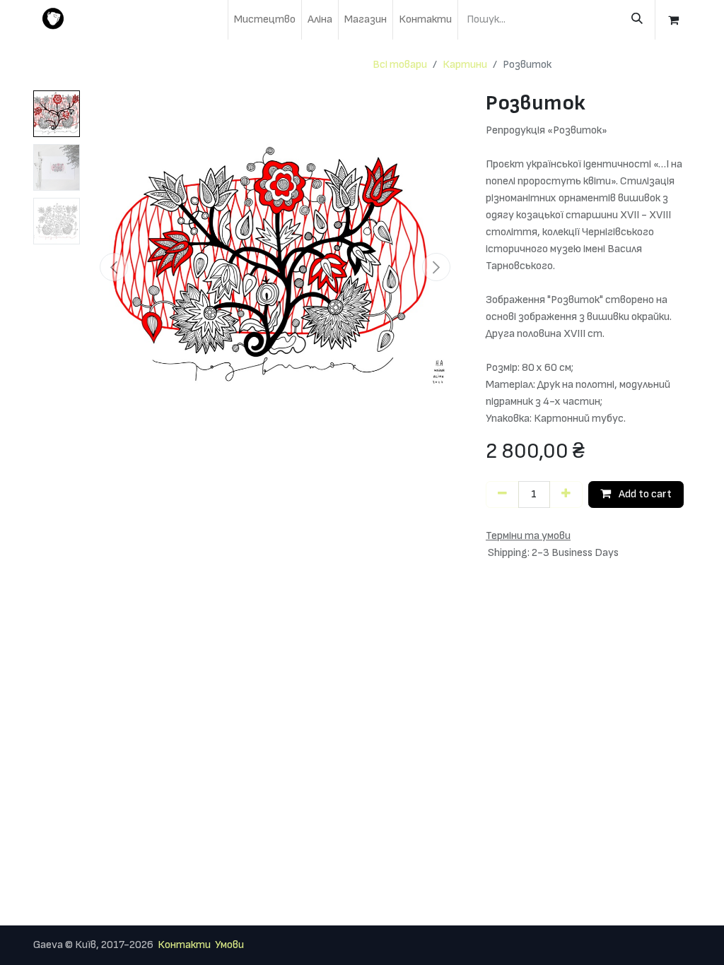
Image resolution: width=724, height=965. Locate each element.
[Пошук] (637, 20)
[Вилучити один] (502, 494)
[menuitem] (264, 20)
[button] (114, 267)
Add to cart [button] (644, 494)
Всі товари (400, 64)
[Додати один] (566, 494)
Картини (465, 64)
